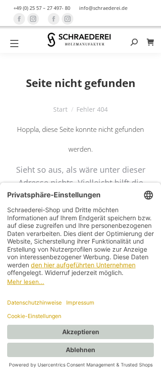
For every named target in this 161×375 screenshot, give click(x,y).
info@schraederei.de (103, 7)
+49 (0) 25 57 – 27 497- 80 (41, 7)
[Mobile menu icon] (14, 43)
